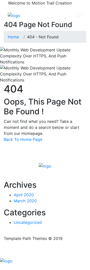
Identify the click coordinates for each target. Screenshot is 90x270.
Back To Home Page (23, 139)
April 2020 (24, 194)
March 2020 (25, 200)
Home (15, 36)
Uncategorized (28, 222)
